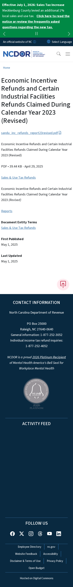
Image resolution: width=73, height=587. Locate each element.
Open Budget (37, 568)
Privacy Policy (55, 561)
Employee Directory (29, 547)
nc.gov (51, 547)
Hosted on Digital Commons (36, 578)
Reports (6, 211)
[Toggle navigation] (68, 54)
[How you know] (34, 42)
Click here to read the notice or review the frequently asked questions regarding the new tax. (36, 22)
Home (6, 68)
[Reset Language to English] (48, 42)
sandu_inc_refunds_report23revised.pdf (29, 133)
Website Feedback (26, 554)
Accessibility (50, 554)
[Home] (24, 50)
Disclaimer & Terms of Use (25, 561)
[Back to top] (63, 284)
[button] (56, 54)
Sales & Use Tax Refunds (18, 177)
